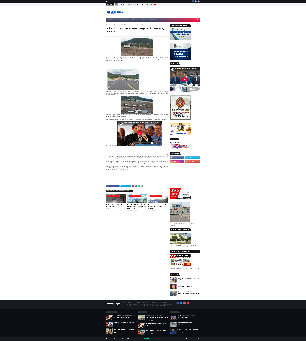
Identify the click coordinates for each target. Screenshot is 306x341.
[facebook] (193, 1)
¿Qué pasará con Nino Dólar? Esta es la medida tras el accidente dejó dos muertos (124, 330)
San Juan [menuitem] (142, 20)
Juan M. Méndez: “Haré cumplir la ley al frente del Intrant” (132, 4)
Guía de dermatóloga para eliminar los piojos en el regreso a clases (124, 316)
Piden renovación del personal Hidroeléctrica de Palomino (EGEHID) (157, 206)
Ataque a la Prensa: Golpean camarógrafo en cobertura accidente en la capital (188, 293)
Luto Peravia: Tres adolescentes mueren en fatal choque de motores (188, 278)
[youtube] (192, 161)
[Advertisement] (171, 12)
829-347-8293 (147, 338)
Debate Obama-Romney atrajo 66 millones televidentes (186, 316)
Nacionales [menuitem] (111, 20)
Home (187, 338)
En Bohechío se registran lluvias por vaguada (115, 205)
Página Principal (110, 24)
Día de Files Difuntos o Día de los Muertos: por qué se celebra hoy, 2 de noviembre (136, 206)
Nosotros (108, 1)
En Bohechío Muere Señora (184, 322)
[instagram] (199, 1)
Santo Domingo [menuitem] (153, 20)
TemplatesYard (135, 338)
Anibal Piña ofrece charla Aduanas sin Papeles (187, 330)
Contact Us (197, 338)
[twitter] (196, 1)
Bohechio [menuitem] (133, 20)
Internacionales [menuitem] (122, 20)
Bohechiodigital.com (112, 35)
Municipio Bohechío (118, 24)
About (191, 338)
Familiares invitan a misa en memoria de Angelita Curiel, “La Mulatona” (188, 285)
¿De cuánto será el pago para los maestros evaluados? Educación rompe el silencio (157, 317)
